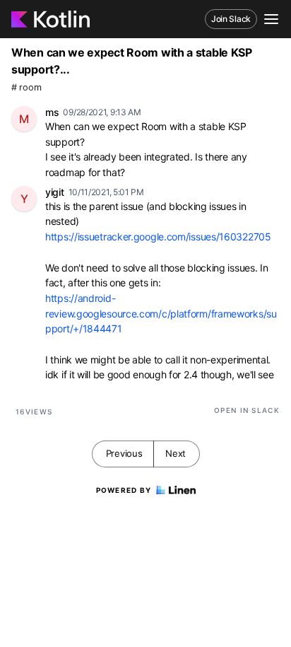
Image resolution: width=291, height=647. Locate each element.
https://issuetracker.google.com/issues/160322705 (158, 237)
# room (26, 87)
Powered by (124, 490)
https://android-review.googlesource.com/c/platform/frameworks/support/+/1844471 (161, 313)
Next (175, 453)
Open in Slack (247, 410)
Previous (124, 453)
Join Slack (231, 18)
